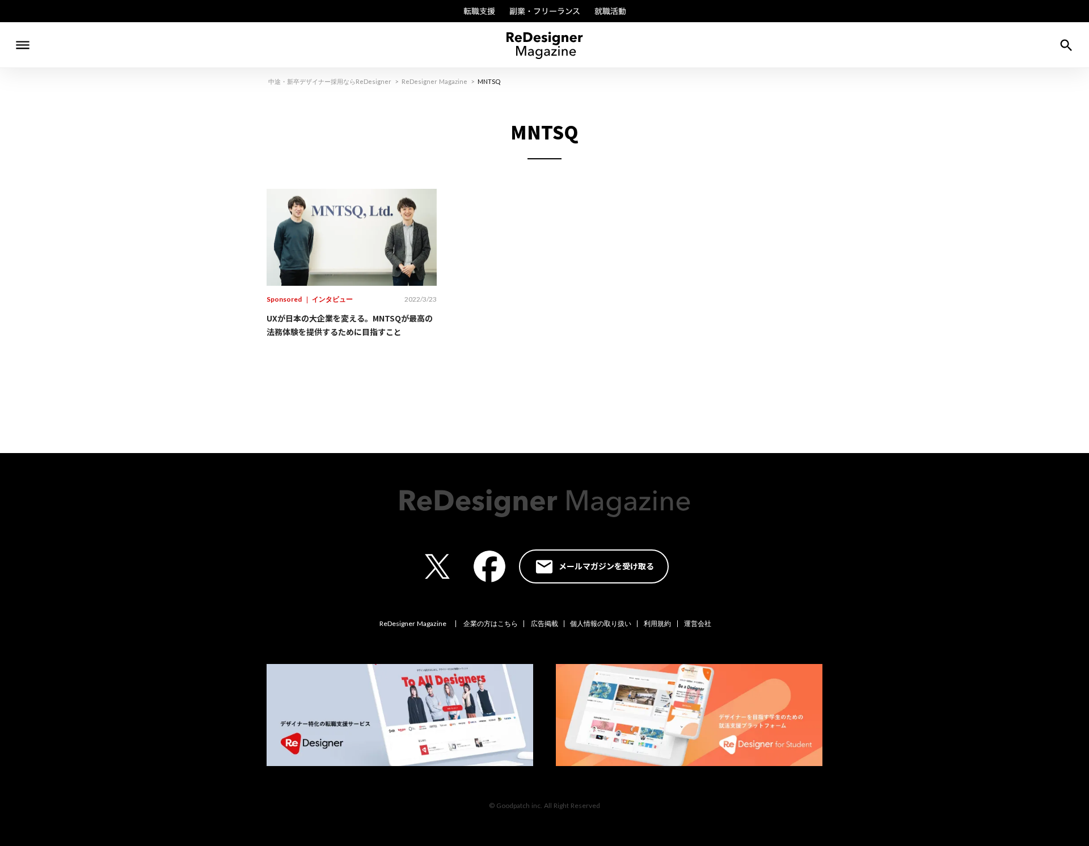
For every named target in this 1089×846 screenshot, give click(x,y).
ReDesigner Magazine (434, 81)
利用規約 (657, 623)
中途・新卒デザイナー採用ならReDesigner (329, 81)
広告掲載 (544, 623)
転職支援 (479, 11)
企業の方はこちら (490, 623)
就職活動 (610, 11)
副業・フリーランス (544, 11)
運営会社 (697, 623)
